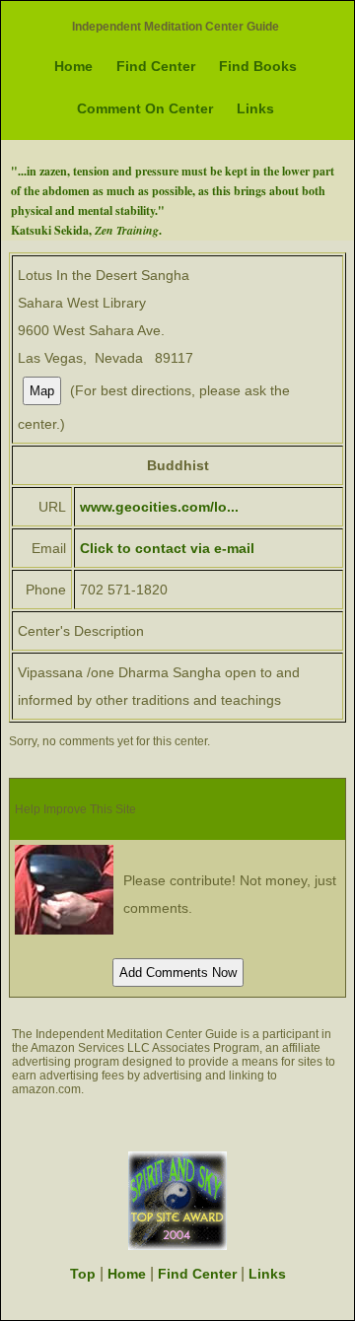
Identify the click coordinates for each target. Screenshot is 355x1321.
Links (255, 108)
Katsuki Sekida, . (86, 230)
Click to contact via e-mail (167, 548)
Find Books (258, 66)
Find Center (155, 66)
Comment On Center (145, 108)
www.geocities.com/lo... (159, 507)
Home (73, 66)
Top (83, 1274)
